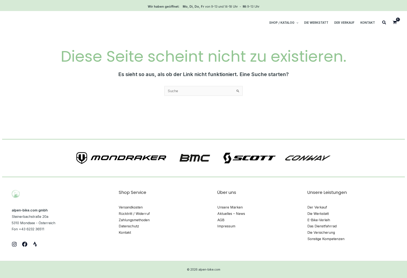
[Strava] (35, 244)
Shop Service (132, 192)
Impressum (226, 226)
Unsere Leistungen (327, 192)
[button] (296, 22)
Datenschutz (129, 226)
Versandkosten (131, 207)
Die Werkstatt (318, 213)
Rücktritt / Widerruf (134, 213)
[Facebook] (24, 244)
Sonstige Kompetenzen (325, 239)
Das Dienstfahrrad (322, 226)
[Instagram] (14, 244)
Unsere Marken (230, 207)
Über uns (226, 192)
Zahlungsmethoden (134, 220)
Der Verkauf (317, 207)
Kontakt (125, 232)
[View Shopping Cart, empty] (395, 22)
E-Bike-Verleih (318, 220)
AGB (220, 220)
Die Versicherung (321, 232)
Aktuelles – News (231, 213)
